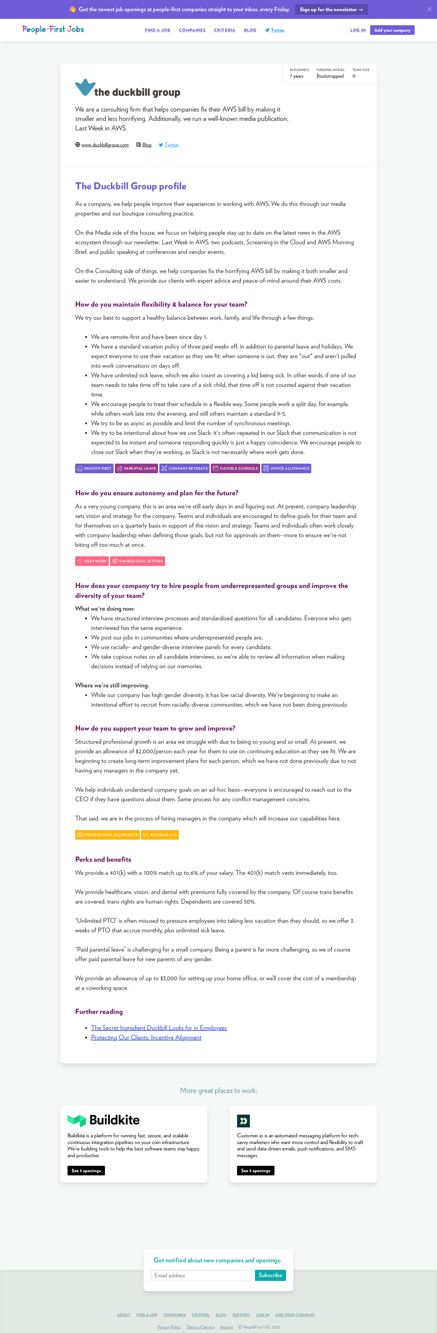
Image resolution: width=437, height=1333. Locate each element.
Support (241, 1315)
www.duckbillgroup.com (105, 145)
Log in (358, 30)
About (124, 1315)
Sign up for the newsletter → (331, 9)
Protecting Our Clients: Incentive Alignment (146, 1037)
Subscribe (270, 1275)
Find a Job (147, 1315)
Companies (192, 30)
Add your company (392, 30)
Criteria (224, 30)
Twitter (278, 30)
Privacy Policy (169, 1326)
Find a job (158, 30)
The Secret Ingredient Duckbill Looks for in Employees (159, 1027)
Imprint (226, 1326)
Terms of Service (201, 1326)
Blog (250, 30)
